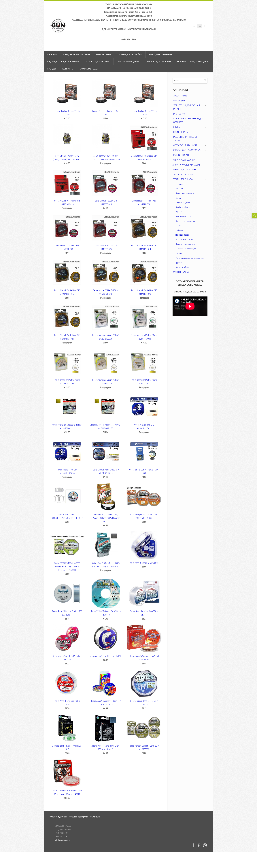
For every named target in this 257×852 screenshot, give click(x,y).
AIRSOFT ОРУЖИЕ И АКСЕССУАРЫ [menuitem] (187, 165)
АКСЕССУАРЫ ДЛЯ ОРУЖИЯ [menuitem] (185, 145)
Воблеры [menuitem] (179, 230)
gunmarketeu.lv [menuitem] (89, 68)
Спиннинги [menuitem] (179, 189)
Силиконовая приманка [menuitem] (185, 221)
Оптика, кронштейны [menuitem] (130, 54)
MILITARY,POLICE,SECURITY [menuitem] (184, 160)
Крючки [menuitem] (178, 253)
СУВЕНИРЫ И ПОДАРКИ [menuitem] (183, 174)
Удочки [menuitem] (178, 198)
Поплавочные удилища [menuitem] (184, 193)
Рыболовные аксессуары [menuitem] (186, 249)
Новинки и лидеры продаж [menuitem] (193, 61)
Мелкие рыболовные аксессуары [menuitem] (189, 258)
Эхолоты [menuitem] (179, 212)
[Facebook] (193, 845)
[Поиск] (205, 80)
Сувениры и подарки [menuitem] (128, 61)
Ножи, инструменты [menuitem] (160, 54)
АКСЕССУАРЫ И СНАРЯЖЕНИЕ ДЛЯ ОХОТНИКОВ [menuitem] (188, 120)
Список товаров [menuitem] (180, 95)
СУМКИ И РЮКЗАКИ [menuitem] (181, 155)
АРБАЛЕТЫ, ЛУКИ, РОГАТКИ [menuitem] (184, 169)
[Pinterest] (199, 845)
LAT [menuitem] (194, 26)
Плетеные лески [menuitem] (182, 235)
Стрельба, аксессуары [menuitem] (98, 61)
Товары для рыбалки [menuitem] (159, 61)
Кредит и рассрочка (79, 816)
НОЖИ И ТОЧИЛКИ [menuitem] (180, 132)
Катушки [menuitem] (179, 184)
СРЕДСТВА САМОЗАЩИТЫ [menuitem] (76, 54)
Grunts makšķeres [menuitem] (182, 207)
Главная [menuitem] (52, 54)
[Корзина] (254, 215)
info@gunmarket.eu (63, 840)
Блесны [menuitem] (178, 225)
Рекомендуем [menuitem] (179, 100)
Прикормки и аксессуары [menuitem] (186, 216)
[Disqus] (190, 354)
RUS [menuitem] (199, 26)
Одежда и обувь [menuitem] (182, 267)
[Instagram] (205, 845)
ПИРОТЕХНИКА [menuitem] (103, 54)
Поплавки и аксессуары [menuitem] (185, 244)
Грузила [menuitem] (178, 262)
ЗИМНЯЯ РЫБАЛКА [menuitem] (181, 272)
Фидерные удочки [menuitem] (182, 202)
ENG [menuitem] (205, 26)
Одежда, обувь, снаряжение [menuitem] (63, 61)
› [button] (206, 105)
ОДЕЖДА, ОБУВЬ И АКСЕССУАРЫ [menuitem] (187, 150)
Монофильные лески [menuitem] (184, 239)
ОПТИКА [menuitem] (176, 127)
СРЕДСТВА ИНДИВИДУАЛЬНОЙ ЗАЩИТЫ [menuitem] (186, 107)
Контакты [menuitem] (67, 68)
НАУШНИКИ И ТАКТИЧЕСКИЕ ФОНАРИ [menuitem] (185, 139)
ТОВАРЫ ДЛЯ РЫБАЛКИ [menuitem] (183, 179)
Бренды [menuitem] (51, 68)
